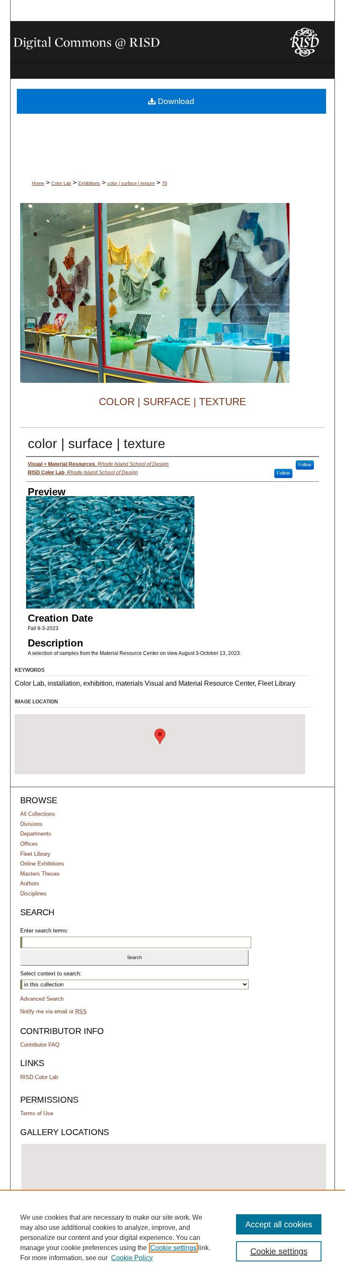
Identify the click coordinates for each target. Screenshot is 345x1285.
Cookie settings (173, 1247)
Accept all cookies (278, 1224)
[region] (172, 1237)
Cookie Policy (132, 1257)
